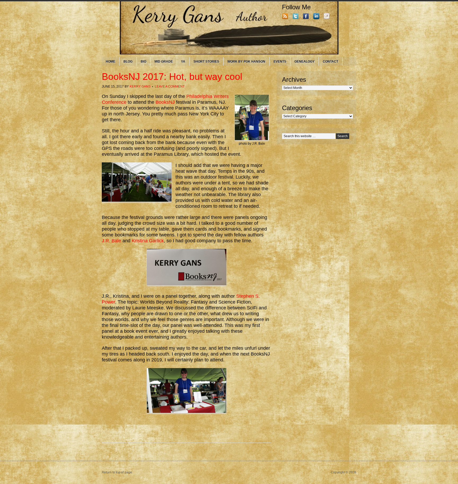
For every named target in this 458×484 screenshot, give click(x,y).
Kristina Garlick (148, 240)
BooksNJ (165, 102)
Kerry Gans (140, 86)
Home (110, 61)
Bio (143, 61)
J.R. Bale (111, 240)
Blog (128, 61)
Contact (330, 61)
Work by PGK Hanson (246, 61)
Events (280, 61)
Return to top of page (117, 472)
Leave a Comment (169, 86)
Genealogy (304, 61)
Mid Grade (164, 61)
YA (183, 61)
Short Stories (206, 61)
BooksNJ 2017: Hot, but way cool (172, 76)
